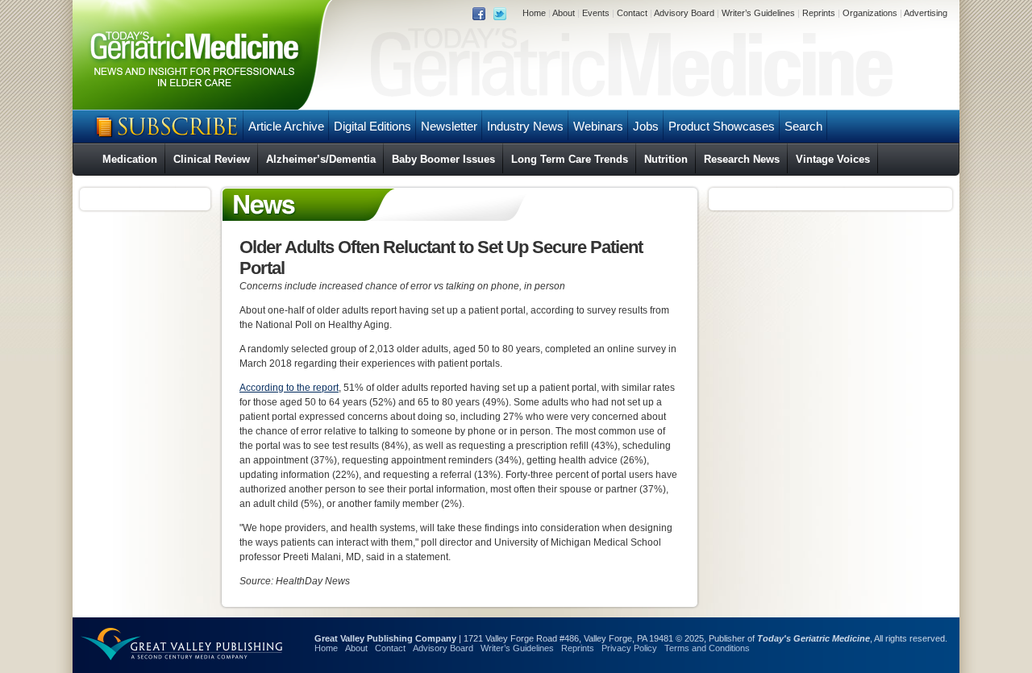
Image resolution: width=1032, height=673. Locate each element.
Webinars (598, 126)
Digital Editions (372, 126)
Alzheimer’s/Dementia (321, 159)
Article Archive (286, 126)
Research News (742, 159)
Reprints (818, 13)
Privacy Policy (629, 648)
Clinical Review (211, 159)
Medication (129, 159)
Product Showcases (721, 126)
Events (596, 13)
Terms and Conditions (707, 648)
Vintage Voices (833, 159)
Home (534, 13)
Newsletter (449, 126)
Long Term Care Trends (569, 159)
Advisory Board (684, 13)
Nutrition (666, 159)
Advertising (925, 13)
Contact (632, 13)
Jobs (646, 126)
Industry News (525, 126)
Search (803, 126)
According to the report (289, 387)
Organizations (870, 13)
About (563, 13)
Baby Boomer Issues (443, 159)
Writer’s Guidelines (758, 13)
